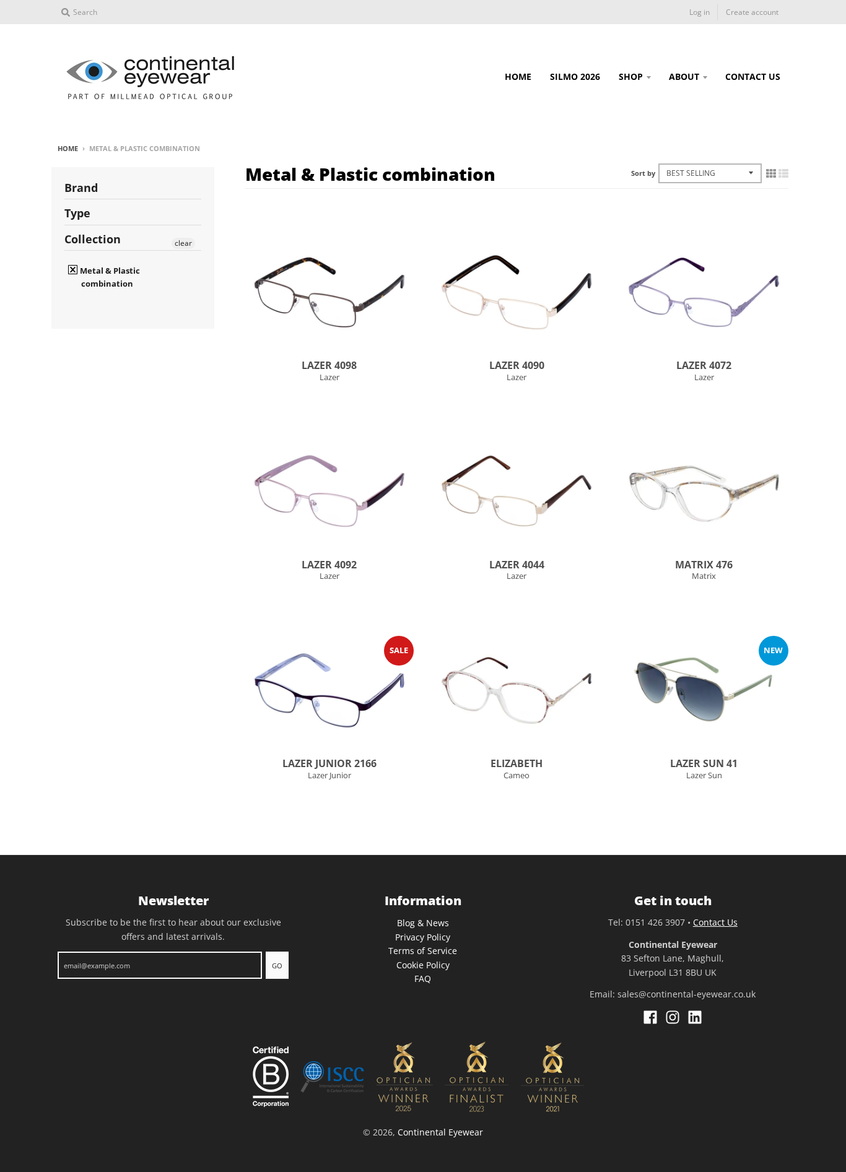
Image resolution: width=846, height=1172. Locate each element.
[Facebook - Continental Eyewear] (650, 1017)
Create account (752, 12)
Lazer (329, 377)
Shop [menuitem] (631, 76)
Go (277, 965)
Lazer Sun (704, 775)
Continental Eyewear (440, 1132)
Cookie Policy (423, 965)
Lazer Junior (329, 775)
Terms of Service (422, 951)
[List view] (783, 173)
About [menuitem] (684, 76)
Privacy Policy (422, 937)
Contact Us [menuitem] (752, 76)
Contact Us (715, 922)
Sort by (643, 173)
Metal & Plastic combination (109, 277)
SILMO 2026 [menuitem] (575, 76)
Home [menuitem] (518, 76)
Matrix (704, 575)
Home (68, 148)
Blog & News (423, 923)
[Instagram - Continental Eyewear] (672, 1017)
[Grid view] (771, 173)
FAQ (422, 978)
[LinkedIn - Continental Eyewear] (694, 1017)
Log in (699, 12)
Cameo (517, 775)
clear (183, 243)
